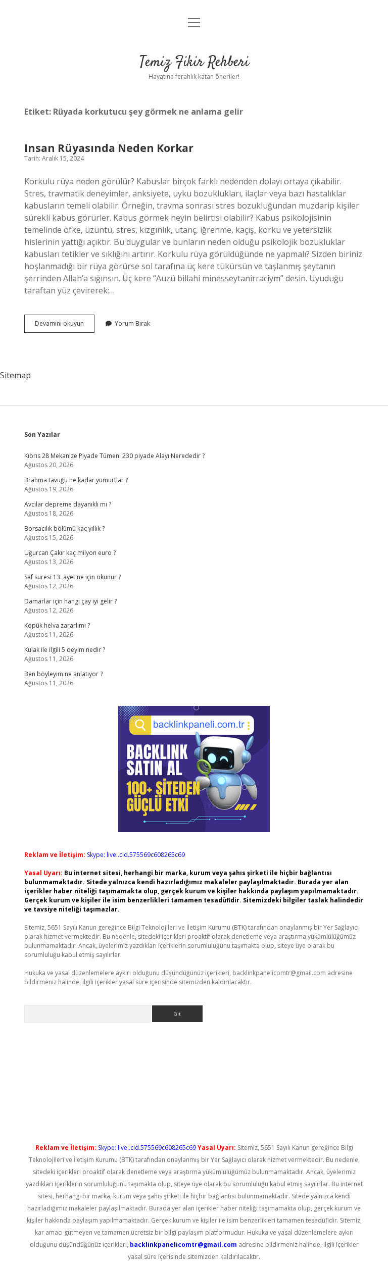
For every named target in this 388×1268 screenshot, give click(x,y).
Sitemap (15, 375)
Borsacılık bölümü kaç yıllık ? (64, 528)
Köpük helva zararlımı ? (57, 625)
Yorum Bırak (132, 323)
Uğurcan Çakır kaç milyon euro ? (70, 552)
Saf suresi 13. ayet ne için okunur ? (72, 577)
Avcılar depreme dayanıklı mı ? (67, 504)
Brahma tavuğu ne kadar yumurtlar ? (76, 480)
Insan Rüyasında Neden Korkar (108, 148)
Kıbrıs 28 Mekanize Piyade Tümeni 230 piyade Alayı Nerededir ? (114, 455)
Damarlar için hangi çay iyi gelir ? (70, 601)
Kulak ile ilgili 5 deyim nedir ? (64, 649)
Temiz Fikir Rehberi (194, 63)
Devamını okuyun (64, 326)
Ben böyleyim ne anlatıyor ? (63, 674)
